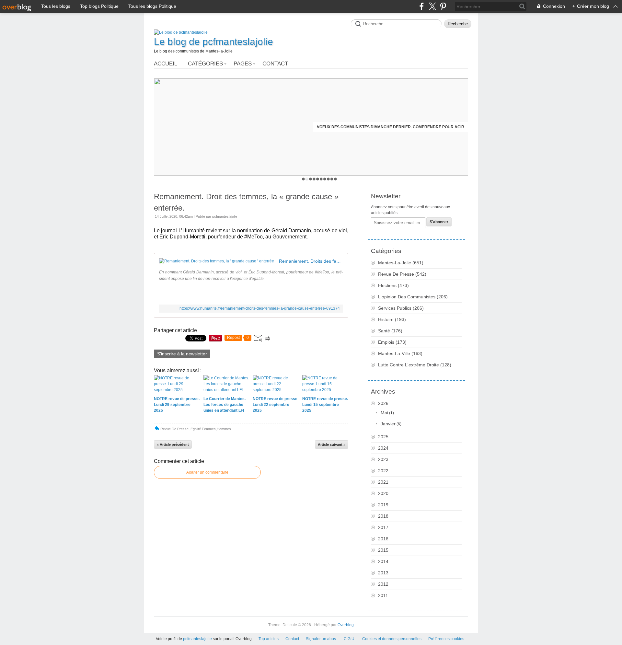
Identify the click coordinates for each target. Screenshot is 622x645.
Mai (384, 412)
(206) (413, 296)
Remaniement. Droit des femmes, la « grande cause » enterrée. (246, 202)
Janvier (388, 423)
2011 (383, 595)
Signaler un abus (321, 639)
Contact (275, 64)
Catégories (205, 64)
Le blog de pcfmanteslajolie (213, 41)
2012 (383, 584)
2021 (383, 482)
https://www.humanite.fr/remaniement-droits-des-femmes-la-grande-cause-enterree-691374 (259, 308)
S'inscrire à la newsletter (182, 353)
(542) (402, 274)
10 (335, 179)
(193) (392, 319)
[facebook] (422, 6)
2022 (383, 470)
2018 (383, 516)
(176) (390, 330)
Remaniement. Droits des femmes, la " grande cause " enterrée (311, 261)
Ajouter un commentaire (207, 472)
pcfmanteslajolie (197, 639)
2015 (383, 550)
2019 (383, 504)
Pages (243, 64)
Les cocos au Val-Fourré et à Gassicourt (418, 127)
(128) (414, 364)
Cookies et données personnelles (391, 639)
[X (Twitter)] (432, 6)
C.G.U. (349, 639)
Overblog (346, 625)
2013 (383, 572)
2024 (383, 448)
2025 (383, 436)
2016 (383, 538)
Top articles (269, 639)
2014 (383, 561)
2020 (383, 493)
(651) (400, 262)
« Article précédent (173, 444)
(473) (393, 285)
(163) (400, 353)
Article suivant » (331, 444)
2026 (383, 403)
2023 (383, 459)
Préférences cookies (446, 639)
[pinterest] (443, 6)
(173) (392, 342)
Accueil (165, 64)
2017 (383, 527)
